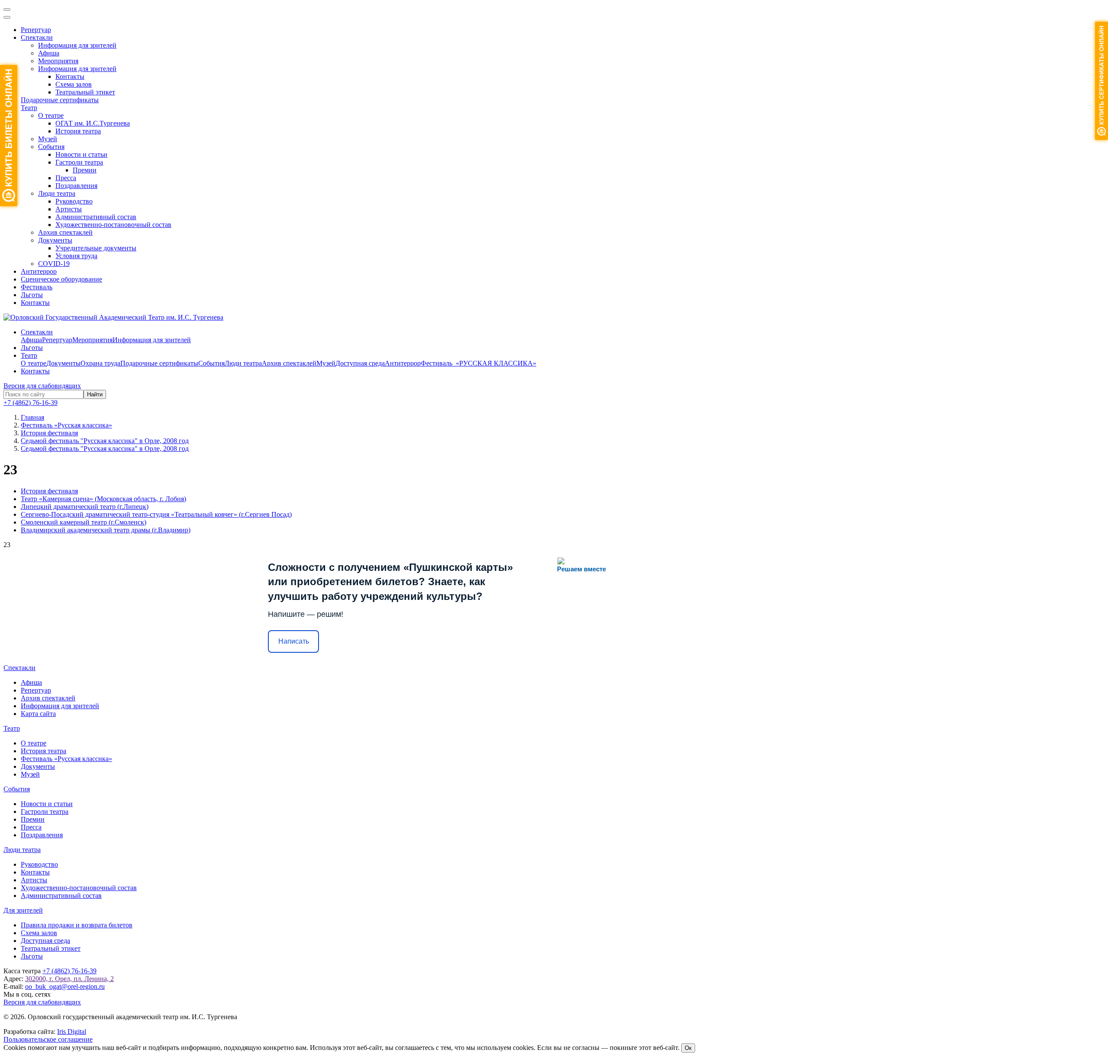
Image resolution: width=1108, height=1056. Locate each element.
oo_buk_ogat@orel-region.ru (65, 986)
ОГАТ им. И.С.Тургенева (92, 123)
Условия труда (76, 255)
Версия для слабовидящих (42, 385)
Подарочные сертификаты (60, 100)
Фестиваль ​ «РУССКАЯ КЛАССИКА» (478, 363)
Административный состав (95, 216)
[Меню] (6, 9)
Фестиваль (36, 287)
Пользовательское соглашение (48, 1039)
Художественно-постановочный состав (113, 224)
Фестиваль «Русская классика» (66, 758)
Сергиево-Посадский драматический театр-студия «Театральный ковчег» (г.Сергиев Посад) (156, 514)
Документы (55, 240)
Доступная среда (360, 363)
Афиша (48, 53)
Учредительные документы (95, 248)
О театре (51, 115)
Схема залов (73, 84)
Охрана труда (100, 363)
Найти (95, 394)
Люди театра (56, 193)
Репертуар (36, 29)
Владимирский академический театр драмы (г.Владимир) (105, 530)
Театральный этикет (85, 92)
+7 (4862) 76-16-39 (30, 402)
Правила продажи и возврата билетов (76, 925)
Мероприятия (58, 61)
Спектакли (37, 37)
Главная (32, 417)
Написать (293, 641)
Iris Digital (71, 1031)
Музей (47, 139)
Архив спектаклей (65, 232)
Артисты (68, 209)
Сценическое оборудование (61, 279)
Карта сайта (38, 713)
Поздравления (76, 185)
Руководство (74, 201)
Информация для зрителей (77, 45)
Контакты (69, 76)
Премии (85, 170)
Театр (29, 107)
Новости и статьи (81, 154)
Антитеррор (39, 271)
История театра (78, 131)
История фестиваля (49, 491)
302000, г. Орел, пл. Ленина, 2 (69, 978)
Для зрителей (23, 910)
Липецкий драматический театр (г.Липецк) (84, 506)
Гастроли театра (79, 162)
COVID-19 (54, 263)
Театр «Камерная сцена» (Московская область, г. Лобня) (103, 498)
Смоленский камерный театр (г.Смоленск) (83, 522)
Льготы (32, 294)
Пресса (65, 177)
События (51, 146)
